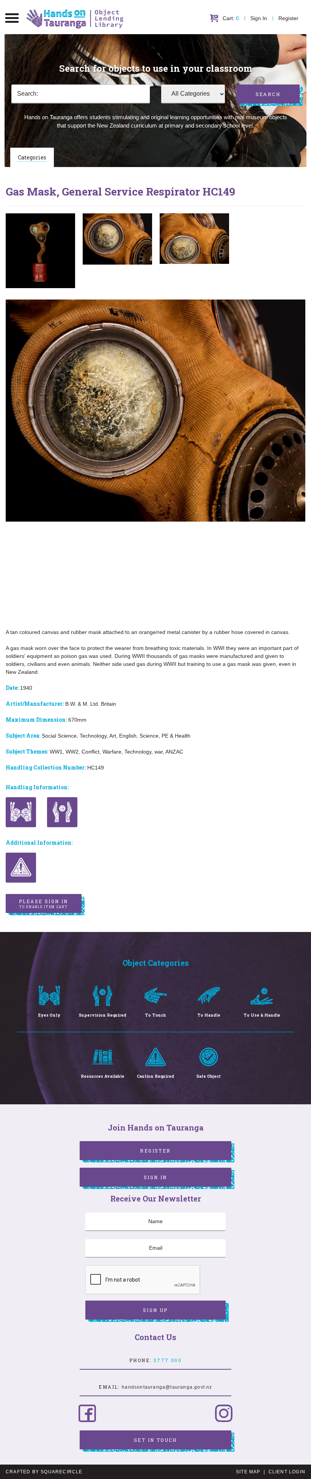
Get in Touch (155, 1440)
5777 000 (168, 1360)
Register (288, 18)
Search (268, 94)
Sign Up (155, 1310)
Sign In (258, 18)
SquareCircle (61, 1471)
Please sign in (43, 903)
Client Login (287, 1471)
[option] (40, 250)
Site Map (248, 1471)
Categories (32, 157)
